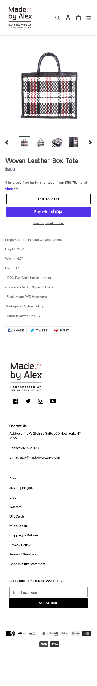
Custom (15, 507)
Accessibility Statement (27, 564)
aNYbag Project (21, 488)
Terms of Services (22, 554)
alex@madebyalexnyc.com (40, 457)
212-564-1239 (30, 448)
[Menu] (89, 17)
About (14, 478)
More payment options (48, 223)
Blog (12, 497)
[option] (24, 142)
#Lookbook (18, 526)
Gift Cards (17, 516)
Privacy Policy (20, 545)
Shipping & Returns (24, 535)
